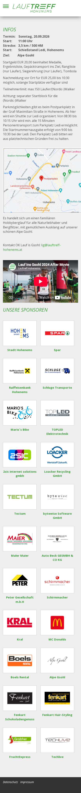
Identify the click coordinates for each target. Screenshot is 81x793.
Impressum (27, 782)
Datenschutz (10, 782)
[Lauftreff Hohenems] (34, 8)
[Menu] (6, 6)
